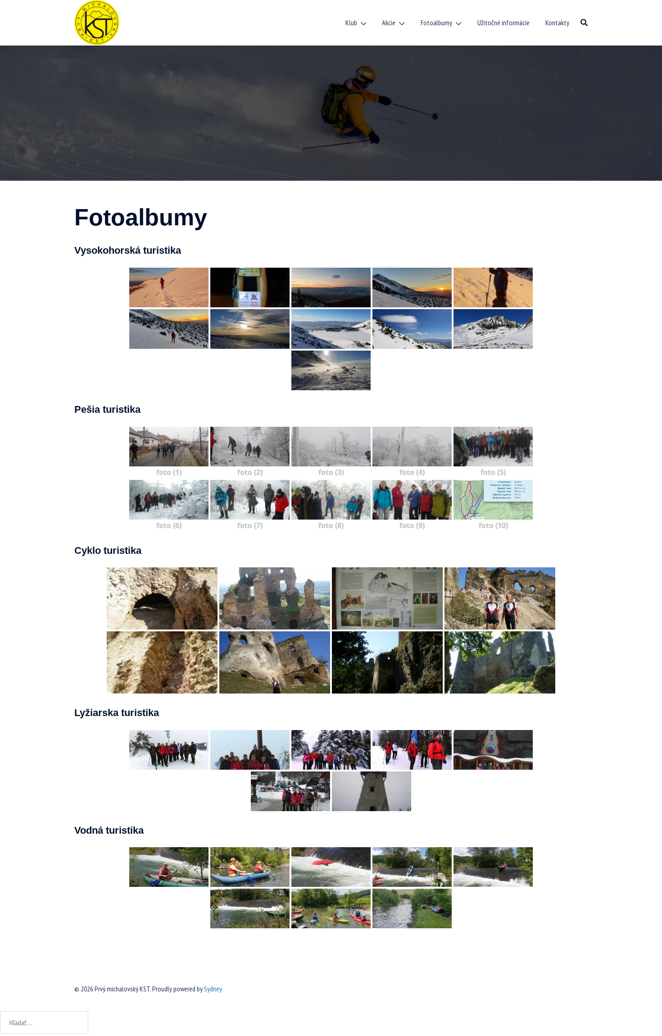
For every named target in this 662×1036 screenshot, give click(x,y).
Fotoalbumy (436, 22)
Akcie (388, 22)
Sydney (213, 988)
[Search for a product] (584, 22)
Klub (351, 22)
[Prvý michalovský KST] (96, 21)
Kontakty (557, 22)
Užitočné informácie (503, 22)
